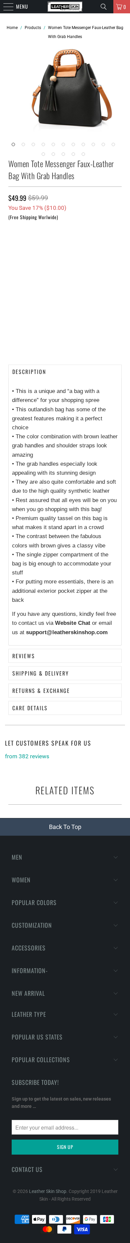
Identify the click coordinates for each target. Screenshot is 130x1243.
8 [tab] (85, 146)
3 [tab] (35, 146)
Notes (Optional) (25, 270)
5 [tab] (55, 146)
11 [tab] (115, 146)
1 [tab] (15, 146)
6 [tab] (65, 146)
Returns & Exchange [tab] (41, 691)
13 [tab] (55, 155)
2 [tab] (25, 146)
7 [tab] (75, 146)
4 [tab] (45, 146)
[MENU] (3, 6)
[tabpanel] (70, 95)
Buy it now (65, 342)
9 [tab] (95, 146)
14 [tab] (65, 155)
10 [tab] (105, 146)
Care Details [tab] (30, 708)
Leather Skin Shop (47, 1191)
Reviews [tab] (23, 656)
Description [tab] (29, 372)
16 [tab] (85, 155)
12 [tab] (45, 155)
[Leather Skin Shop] (65, 6)
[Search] (104, 6)
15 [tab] (75, 155)
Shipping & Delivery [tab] (40, 673)
